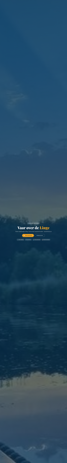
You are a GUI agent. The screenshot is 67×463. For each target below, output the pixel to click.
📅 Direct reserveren (28, 235)
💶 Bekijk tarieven (40, 235)
